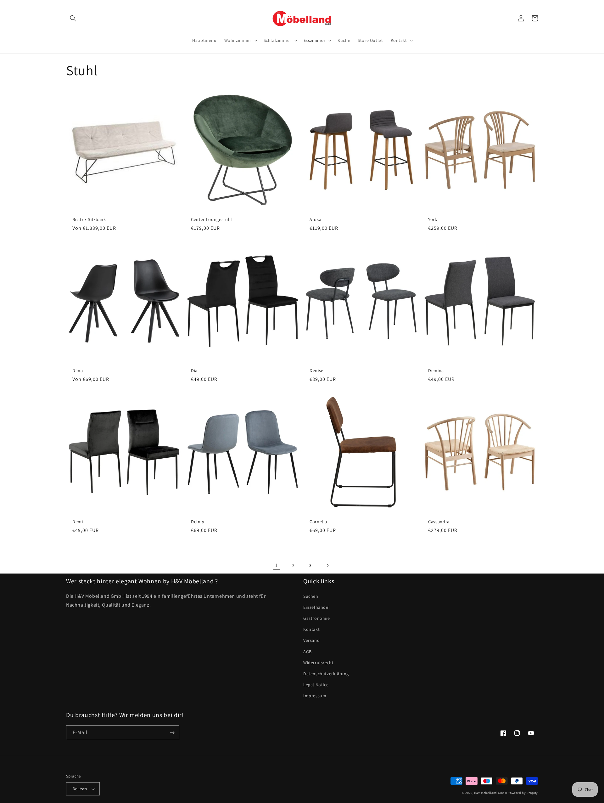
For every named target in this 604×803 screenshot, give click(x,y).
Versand (311, 640)
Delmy (197, 521)
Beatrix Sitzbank (89, 219)
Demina (436, 370)
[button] (73, 18)
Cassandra (439, 521)
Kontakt (311, 629)
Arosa (315, 219)
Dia (194, 370)
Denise (316, 370)
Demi (77, 521)
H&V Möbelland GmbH (490, 793)
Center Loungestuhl (211, 219)
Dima (77, 370)
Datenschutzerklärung (326, 673)
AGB (307, 651)
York (432, 219)
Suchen (310, 596)
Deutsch (80, 788)
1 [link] (276, 565)
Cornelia (318, 521)
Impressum (314, 695)
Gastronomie (316, 618)
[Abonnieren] (172, 732)
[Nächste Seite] (327, 565)
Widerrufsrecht (318, 662)
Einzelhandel (316, 607)
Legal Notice (315, 684)
